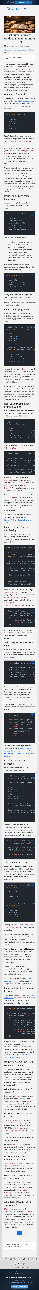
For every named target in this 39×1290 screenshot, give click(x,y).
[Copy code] (32, 114)
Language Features (20, 50)
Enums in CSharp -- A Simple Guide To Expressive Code (18, 520)
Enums (31, 50)
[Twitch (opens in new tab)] (11, 1259)
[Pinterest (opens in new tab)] (24, 1263)
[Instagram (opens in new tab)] (37, 1259)
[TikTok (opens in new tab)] (28, 1259)
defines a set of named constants (22, 101)
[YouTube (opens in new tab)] (2, 1259)
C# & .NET (7, 50)
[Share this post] (19, 1233)
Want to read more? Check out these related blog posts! (17, 1245)
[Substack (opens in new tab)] (6, 1259)
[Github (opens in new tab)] (19, 1263)
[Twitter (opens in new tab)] (19, 1259)
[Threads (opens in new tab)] (32, 1259)
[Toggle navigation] (35, 9)
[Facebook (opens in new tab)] (15, 1263)
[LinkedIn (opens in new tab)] (15, 1259)
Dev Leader (16, 9)
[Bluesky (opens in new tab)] (24, 1259)
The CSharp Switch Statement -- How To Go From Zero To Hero (19, 753)
